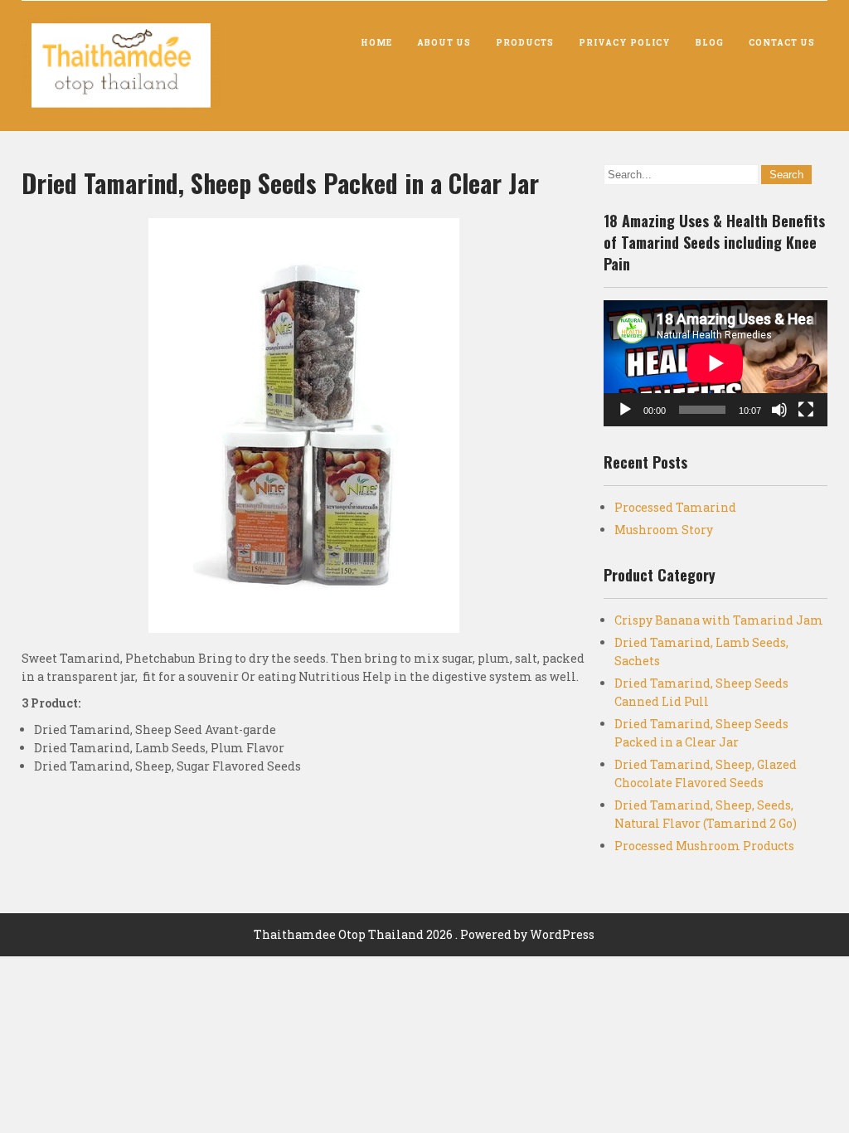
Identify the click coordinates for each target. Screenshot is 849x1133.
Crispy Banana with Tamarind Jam (718, 620)
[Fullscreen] (806, 409)
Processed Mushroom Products (704, 845)
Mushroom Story (663, 529)
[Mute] (779, 409)
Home (376, 42)
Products (525, 42)
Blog (710, 42)
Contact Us (782, 42)
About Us (444, 42)
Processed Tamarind (675, 507)
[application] (715, 363)
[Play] (625, 409)
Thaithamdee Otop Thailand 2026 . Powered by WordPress (424, 934)
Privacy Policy (625, 42)
